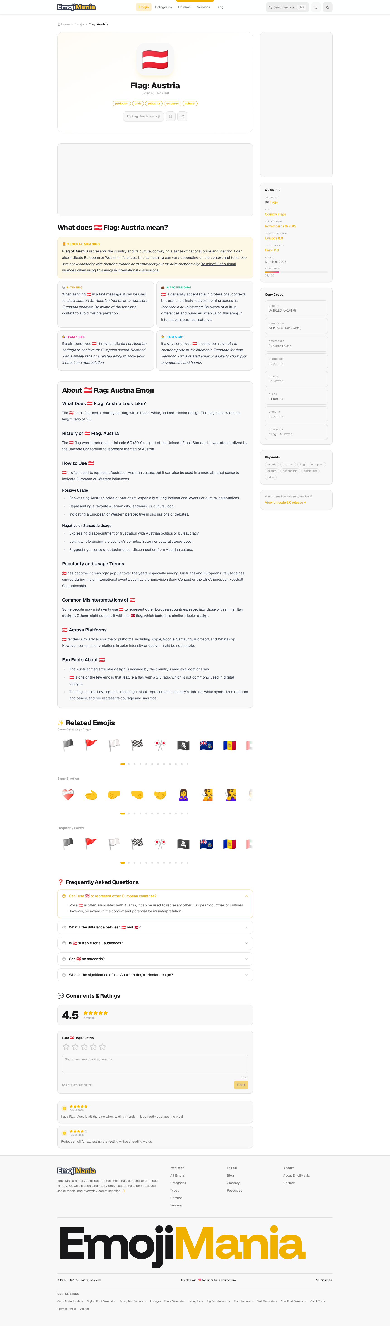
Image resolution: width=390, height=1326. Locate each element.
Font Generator (243, 1301)
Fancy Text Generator (133, 1301)
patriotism (310, 471)
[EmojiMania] (110, 1170)
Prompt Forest (66, 1309)
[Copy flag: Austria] (319, 432)
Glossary (233, 1183)
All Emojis (177, 1175)
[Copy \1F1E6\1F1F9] (319, 344)
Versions (203, 7)
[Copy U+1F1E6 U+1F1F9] (319, 308)
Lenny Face (195, 1301)
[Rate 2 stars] (75, 1047)
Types (174, 1190)
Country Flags (275, 214)
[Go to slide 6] (152, 764)
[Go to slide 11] (181, 764)
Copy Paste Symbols (70, 1301)
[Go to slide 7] (158, 764)
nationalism (290, 471)
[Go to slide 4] (140, 764)
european (317, 464)
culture (272, 471)
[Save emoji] (171, 116)
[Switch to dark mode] (328, 7)
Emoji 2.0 (272, 250)
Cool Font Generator (294, 1301)
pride (270, 477)
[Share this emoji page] (182, 116)
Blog (220, 7)
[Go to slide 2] (128, 764)
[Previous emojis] (62, 752)
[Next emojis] (248, 752)
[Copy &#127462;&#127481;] (319, 326)
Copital (84, 1309)
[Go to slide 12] (187, 764)
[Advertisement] (155, 179)
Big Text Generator (218, 1301)
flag (302, 464)
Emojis (144, 7)
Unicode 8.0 (274, 238)
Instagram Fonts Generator (167, 1301)
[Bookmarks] (316, 7)
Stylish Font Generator (101, 1301)
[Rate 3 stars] (84, 1047)
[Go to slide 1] (122, 764)
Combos (184, 7)
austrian (288, 464)
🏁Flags (271, 202)
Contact (289, 1183)
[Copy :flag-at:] (319, 397)
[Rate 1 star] (66, 1047)
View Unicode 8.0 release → (285, 502)
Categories (163, 7)
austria (272, 464)
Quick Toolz (317, 1301)
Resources (234, 1190)
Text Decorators (267, 1301)
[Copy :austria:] (319, 361)
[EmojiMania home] (76, 7)
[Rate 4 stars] (93, 1047)
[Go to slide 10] (175, 764)
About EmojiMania (296, 1175)
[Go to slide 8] (164, 764)
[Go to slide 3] (134, 764)
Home (65, 24)
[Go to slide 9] (170, 764)
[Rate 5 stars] (102, 1047)
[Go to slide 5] (146, 764)
